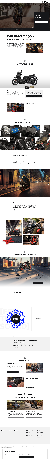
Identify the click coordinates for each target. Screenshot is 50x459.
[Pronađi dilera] (8, 1)
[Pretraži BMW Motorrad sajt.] (6, 1)
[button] (2, 1)
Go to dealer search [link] (16, 347)
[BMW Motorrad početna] (45, 2)
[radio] (41, 319)
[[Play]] (32, 27)
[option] (27, 87)
